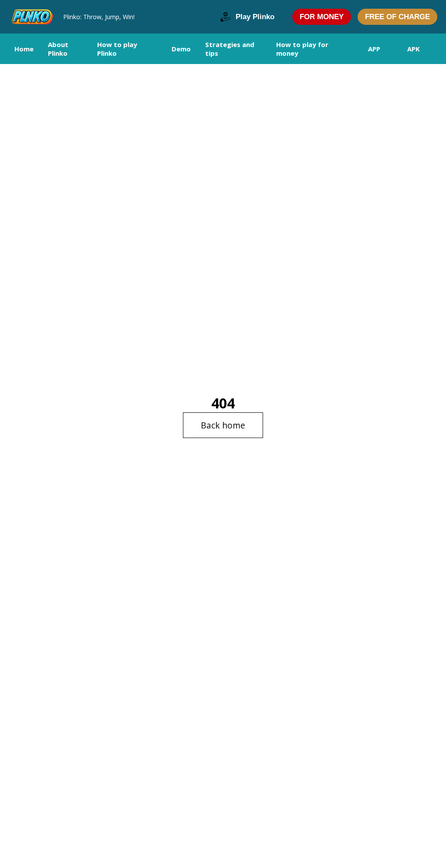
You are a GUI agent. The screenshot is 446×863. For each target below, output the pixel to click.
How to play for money (302, 48)
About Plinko (58, 48)
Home (24, 48)
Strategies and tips (229, 48)
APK (413, 48)
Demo (181, 48)
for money (322, 17)
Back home (223, 425)
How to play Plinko (117, 48)
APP (374, 48)
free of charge (397, 17)
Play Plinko (255, 17)
